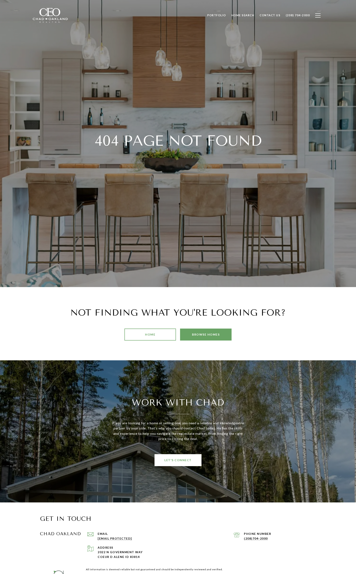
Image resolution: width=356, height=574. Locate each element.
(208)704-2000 (256, 538)
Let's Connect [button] (178, 460)
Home (150, 334)
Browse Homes (206, 334)
